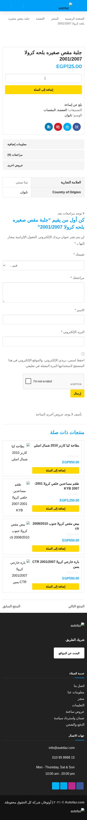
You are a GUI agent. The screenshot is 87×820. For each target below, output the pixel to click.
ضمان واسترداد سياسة (69, 718)
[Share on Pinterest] (58, 127)
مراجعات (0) (15, 154)
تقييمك (78, 254)
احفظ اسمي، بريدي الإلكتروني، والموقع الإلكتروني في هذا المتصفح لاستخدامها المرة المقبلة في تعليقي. (46, 363)
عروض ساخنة (75, 711)
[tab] (43, 144)
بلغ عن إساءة (73, 104)
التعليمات (78, 705)
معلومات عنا (76, 692)
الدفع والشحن (75, 724)
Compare (22, 471)
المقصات (50, 110)
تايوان (68, 115)
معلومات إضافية (17, 144)
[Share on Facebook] (77, 127)
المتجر (54, 18)
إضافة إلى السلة (43, 89)
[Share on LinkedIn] (49, 127)
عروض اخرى (15, 165)
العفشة (40, 18)
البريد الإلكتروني (72, 332)
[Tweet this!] (67, 127)
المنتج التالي (76, 606)
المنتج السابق (11, 606)
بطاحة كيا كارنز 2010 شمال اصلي (56, 445)
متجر (81, 698)
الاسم (79, 310)
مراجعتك (77, 278)
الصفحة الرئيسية (74, 18)
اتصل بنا (79, 686)
